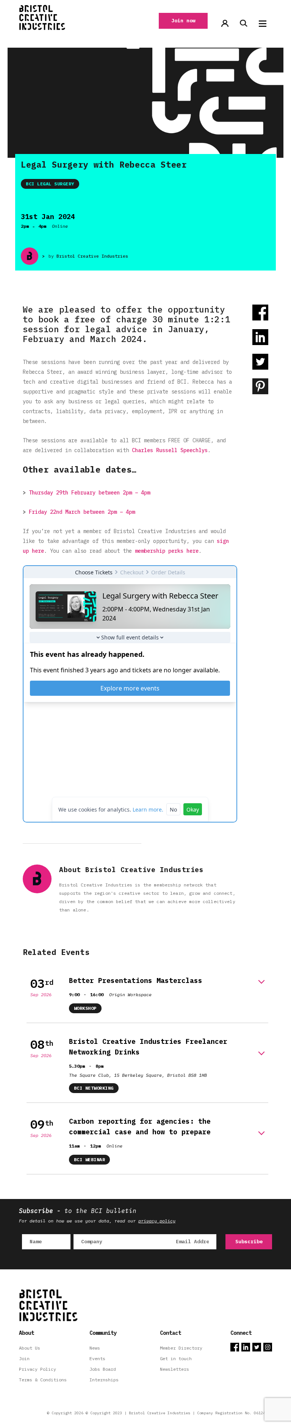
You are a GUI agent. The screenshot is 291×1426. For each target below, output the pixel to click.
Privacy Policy (37, 1369)
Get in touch (176, 1358)
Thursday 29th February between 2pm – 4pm (89, 492)
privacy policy (156, 1221)
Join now (183, 20)
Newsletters (174, 1369)
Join (24, 1358)
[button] (262, 23)
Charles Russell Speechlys (170, 450)
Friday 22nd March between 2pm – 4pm (82, 512)
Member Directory (181, 1348)
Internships (104, 1379)
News (94, 1348)
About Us (29, 1348)
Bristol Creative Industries (92, 256)
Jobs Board (102, 1369)
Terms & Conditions (43, 1379)
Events (97, 1358)
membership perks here (167, 550)
